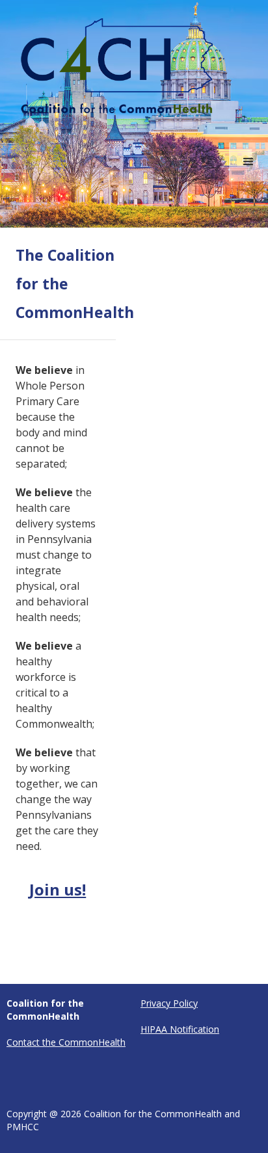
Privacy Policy (169, 1003)
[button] (248, 161)
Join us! (57, 889)
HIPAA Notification (180, 1029)
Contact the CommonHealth (66, 1042)
